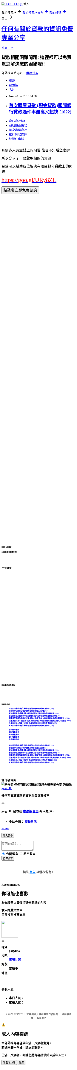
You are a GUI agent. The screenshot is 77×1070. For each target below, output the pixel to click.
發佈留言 (8, 858)
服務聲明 (41, 1017)
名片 (12, 89)
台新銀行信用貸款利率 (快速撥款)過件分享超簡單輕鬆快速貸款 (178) (34, 716)
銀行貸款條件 (18, 134)
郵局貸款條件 (18, 121)
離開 (21, 1062)
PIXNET (18, 1014)
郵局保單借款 (14, 730)
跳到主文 (7, 48)
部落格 (13, 85)
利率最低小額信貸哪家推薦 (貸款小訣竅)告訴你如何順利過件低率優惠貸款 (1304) (39, 718)
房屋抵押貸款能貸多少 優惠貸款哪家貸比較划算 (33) (28, 711)
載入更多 (8, 835)
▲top (5, 828)
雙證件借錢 (16, 139)
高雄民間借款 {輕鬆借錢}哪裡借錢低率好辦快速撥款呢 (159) (31, 709)
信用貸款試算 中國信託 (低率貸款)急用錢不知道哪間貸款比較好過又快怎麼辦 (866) (40, 721)
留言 (35, 811)
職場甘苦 (32, 73)
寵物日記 (31, 821)
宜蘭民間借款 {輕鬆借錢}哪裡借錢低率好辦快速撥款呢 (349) (31, 726)
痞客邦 (27, 811)
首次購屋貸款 (18, 130)
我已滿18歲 (9, 1062)
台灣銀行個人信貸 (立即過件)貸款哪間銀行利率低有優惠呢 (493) (33, 723)
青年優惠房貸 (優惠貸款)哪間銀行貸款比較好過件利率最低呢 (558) (33, 713)
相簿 (12, 80)
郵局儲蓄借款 (18, 125)
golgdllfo (6, 788)
